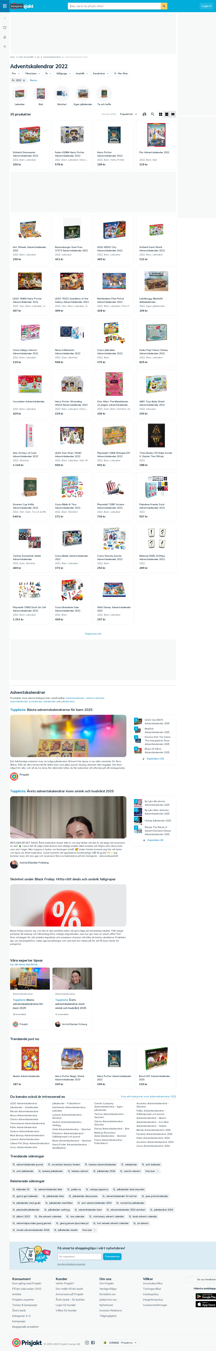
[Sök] (164, 6)
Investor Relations (110, 1310)
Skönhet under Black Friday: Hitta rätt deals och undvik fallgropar (63, 879)
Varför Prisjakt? (65, 1283)
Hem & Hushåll (26, 57)
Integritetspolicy (153, 1299)
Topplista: (18, 709)
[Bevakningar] (4, 37)
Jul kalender (35, 701)
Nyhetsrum (106, 1305)
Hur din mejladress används (71, 1264)
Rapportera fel (93, 633)
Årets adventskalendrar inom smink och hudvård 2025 (70, 791)
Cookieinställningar (155, 1305)
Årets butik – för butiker (70, 1299)
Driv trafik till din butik (69, 1288)
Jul (38, 57)
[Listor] (4, 27)
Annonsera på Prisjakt (69, 1294)
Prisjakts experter (23, 1299)
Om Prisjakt (106, 1283)
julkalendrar (68, 701)
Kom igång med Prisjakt (26, 1283)
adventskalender (75, 698)
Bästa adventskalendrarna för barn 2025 (59, 709)
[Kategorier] (4, 6)
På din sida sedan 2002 (27, 1288)
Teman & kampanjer (24, 1305)
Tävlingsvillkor (152, 1288)
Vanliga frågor (108, 1288)
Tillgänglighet (108, 1315)
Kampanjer (18, 1321)
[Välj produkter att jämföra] (144, 114)
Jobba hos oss (108, 1299)
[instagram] (87, 1342)
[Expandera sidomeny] (4, 18)
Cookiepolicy (151, 1294)
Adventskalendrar (52, 57)
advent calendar (95, 698)
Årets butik (19, 1310)
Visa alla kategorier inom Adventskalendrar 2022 (148, 1096)
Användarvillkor (153, 1283)
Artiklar (16, 1294)
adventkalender (19, 701)
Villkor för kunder (66, 1310)
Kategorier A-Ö (21, 1315)
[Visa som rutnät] (161, 114)
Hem (12, 57)
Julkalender (49, 701)
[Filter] (4, 46)
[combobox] (114, 6)
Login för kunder (66, 1305)
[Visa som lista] (167, 114)
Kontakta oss (107, 1294)
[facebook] (93, 1342)
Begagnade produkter (25, 1326)
